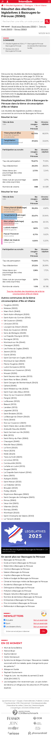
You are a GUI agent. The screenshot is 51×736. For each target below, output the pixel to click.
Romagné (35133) (11, 339)
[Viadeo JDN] (38, 728)
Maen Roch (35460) (12, 311)
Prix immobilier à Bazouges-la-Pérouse (20, 603)
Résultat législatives (14, 5)
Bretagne (29, 5)
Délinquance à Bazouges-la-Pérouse (19, 588)
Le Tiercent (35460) (12, 519)
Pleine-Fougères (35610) (14, 364)
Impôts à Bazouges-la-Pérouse (17, 575)
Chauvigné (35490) (11, 441)
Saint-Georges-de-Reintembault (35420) (21, 383)
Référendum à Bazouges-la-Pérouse (19, 606)
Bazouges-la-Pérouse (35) (14, 560)
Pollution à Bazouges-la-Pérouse (17, 591)
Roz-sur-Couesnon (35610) (15, 423)
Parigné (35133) (10, 398)
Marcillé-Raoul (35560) (13, 445)
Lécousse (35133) (11, 324)
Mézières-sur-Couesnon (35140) (17, 370)
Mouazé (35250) (10, 373)
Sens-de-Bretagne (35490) (15, 333)
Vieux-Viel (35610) (11, 503)
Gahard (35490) (10, 386)
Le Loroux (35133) (11, 460)
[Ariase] (13, 733)
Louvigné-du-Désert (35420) (15, 327)
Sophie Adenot (10, 654)
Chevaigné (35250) (11, 345)
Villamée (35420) (11, 506)
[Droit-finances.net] (38, 723)
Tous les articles (10, 703)
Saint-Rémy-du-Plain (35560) (16, 438)
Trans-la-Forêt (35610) (13, 457)
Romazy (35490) (10, 510)
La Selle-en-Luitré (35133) (14, 466)
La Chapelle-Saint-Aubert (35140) (17, 472)
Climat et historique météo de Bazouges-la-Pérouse (26, 581)
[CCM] (38, 718)
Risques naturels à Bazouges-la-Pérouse (21, 594)
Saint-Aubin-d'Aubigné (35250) (16, 314)
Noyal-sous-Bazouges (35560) (24, 26)
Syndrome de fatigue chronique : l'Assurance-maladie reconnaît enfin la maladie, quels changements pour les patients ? (26, 663)
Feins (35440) (9, 420)
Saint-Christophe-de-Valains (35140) (19, 516)
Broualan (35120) (11, 488)
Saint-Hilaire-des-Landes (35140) (17, 426)
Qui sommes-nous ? (9, 701)
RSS (18, 703)
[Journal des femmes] (13, 718)
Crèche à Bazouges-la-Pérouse (17, 569)
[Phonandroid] (38, 733)
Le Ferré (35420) (10, 448)
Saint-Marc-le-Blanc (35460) (15, 379)
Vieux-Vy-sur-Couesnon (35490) (17, 395)
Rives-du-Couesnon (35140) (15, 330)
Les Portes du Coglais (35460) (16, 348)
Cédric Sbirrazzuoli (11, 657)
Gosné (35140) (10, 355)
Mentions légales (38, 705)
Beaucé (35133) (10, 404)
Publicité (39, 701)
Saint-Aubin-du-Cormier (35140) (17, 317)
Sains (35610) (9, 475)
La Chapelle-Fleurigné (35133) (16, 336)
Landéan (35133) (10, 407)
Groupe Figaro (16, 708)
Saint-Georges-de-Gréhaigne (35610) (19, 497)
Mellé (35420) (9, 454)
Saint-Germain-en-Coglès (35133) (18, 358)
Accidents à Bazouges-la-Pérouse (18, 585)
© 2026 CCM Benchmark (31, 708)
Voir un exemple (40, 620)
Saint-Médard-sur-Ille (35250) (16, 389)
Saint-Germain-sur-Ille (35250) (16, 432)
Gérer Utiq (27, 705)
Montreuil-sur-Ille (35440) (14, 342)
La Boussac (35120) (12, 401)
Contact (46, 701)
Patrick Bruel (9, 651)
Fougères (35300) (11, 305)
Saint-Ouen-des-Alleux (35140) (16, 392)
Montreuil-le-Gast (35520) (14, 361)
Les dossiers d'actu (13, 627)
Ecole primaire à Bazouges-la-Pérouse (20, 563)
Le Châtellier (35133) (12, 485)
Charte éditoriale (29, 701)
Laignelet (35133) (11, 410)
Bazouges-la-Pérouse (35, 44)
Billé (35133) (9, 435)
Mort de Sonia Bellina (13, 648)
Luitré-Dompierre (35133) (14, 367)
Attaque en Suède (11, 669)
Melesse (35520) (10, 308)
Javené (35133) (10, 352)
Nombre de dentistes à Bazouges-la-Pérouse (23, 597)
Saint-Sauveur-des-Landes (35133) (18, 376)
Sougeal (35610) (10, 469)
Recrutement (25, 703)
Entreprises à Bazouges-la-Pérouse (19, 600)
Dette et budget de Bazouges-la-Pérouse (21, 578)
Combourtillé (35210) (12, 463)
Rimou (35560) (20, 29)
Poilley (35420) (10, 491)
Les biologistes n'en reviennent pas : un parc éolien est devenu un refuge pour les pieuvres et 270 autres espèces (26, 685)
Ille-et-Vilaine (41, 5)
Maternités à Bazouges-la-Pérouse (18, 566)
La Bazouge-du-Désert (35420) (16, 417)
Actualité (9, 620)
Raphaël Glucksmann (13, 672)
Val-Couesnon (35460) (13, 321)
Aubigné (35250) (10, 479)
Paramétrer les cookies (15, 705)
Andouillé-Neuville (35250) (15, 429)
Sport (7, 623)
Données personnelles (39, 703)
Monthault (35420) (11, 513)
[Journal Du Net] (13, 723)
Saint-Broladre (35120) (13, 414)
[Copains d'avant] (13, 728)
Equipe (19, 701)
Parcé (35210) (9, 451)
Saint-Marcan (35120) (12, 482)
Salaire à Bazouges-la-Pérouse (16, 572)
